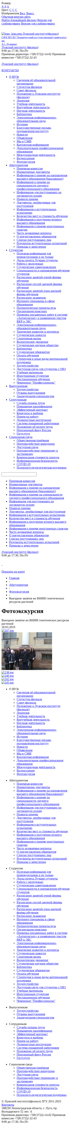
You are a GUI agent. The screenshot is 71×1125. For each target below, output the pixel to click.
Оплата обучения (28, 355)
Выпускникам (18, 386)
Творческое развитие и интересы (38, 331)
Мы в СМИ (24, 141)
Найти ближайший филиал (19, 20)
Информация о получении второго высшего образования (39, 221)
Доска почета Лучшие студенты (37, 260)
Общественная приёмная (33, 440)
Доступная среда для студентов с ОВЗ (41, 369)
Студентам (16, 250)
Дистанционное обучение (33, 379)
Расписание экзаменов (31, 297)
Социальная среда (20, 437)
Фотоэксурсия (26, 161)
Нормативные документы (33, 171)
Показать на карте (13, 571)
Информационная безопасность (37, 460)
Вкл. (23, 13)
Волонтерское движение (32, 341)
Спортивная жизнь (29, 338)
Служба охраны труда (31, 403)
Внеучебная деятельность (33, 107)
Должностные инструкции (34, 420)
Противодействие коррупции (36, 443)
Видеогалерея (25, 158)
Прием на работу (28, 416)
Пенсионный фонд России (34, 430)
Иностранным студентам (33, 375)
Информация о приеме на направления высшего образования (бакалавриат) (42, 177)
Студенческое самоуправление (36, 267)
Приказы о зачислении (31, 246)
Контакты (8, 1104)
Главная (14, 578)
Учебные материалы (30, 372)
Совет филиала (26, 90)
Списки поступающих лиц (34, 239)
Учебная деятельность (31, 104)
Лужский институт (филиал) (20, 47)
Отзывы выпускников (31, 392)
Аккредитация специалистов (35, 396)
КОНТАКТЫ (10, 70)
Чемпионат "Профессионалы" (36, 382)
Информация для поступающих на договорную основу (39, 194)
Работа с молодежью (30, 263)
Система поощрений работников (38, 423)
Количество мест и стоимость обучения (42, 216)
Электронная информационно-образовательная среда (37, 119)
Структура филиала (29, 87)
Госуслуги (23, 433)
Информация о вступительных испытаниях (37, 515)
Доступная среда (27, 447)
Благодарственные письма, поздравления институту (34, 129)
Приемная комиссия (30, 168)
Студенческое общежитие (33, 352)
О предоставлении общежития (36, 236)
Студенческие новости (31, 335)
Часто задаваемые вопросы (34, 233)
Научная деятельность (31, 110)
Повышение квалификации (34, 406)
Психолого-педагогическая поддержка (41, 467)
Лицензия (23, 100)
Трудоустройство (28, 365)
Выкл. (30, 13)
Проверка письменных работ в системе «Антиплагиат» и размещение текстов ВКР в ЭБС (42, 318)
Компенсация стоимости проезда (38, 457)
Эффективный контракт (32, 409)
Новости (22, 134)
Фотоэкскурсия (19, 591)
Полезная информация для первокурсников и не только (35, 255)
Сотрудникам (18, 399)
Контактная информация (33, 144)
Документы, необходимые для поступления (37, 511)
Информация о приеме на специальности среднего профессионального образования (38, 185)
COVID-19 (23, 464)
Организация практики (32, 311)
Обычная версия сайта (16, 16)
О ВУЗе (14, 76)
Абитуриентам (18, 165)
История (22, 124)
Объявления (24, 138)
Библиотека (24, 114)
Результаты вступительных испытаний (42, 243)
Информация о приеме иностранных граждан (38, 528)
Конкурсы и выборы (30, 413)
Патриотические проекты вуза (36, 307)
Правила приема (27, 199)
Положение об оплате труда (35, 426)
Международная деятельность (36, 155)
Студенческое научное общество (38, 345)
